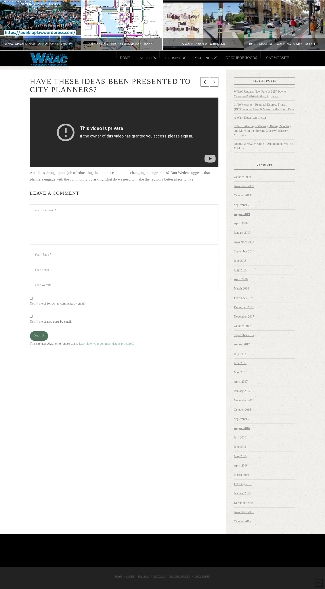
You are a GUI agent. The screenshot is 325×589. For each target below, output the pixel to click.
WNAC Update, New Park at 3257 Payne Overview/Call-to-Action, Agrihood (260, 94)
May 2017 (240, 372)
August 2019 (242, 214)
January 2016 (242, 493)
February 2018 (243, 297)
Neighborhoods (179, 576)
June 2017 (240, 363)
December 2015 (244, 502)
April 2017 (241, 381)
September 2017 (244, 335)
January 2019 (242, 232)
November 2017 (244, 316)
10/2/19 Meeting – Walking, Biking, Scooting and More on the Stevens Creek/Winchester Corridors (262, 130)
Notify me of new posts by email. (51, 321)
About (130, 576)
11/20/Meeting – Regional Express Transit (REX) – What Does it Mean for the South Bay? (264, 107)
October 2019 (242, 195)
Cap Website (202, 576)
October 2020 (242, 177)
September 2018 (244, 251)
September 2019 (244, 205)
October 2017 (242, 325)
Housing (143, 576)
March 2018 (241, 288)
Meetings (159, 576)
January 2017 (242, 391)
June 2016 (240, 446)
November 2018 (244, 242)
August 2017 (242, 344)
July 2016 (240, 437)
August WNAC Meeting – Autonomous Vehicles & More (264, 146)
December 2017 (244, 307)
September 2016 (244, 419)
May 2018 (240, 270)
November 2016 (244, 400)
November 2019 (244, 186)
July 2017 (240, 354)
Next (315, 25)
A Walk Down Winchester (250, 117)
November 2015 (244, 512)
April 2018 (241, 279)
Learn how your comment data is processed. (106, 343)
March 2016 (241, 474)
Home (118, 576)
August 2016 (242, 428)
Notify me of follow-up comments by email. (58, 303)
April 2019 (241, 223)
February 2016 (243, 484)
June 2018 (240, 260)
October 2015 (242, 521)
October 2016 (242, 409)
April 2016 (241, 465)
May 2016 (240, 456)
